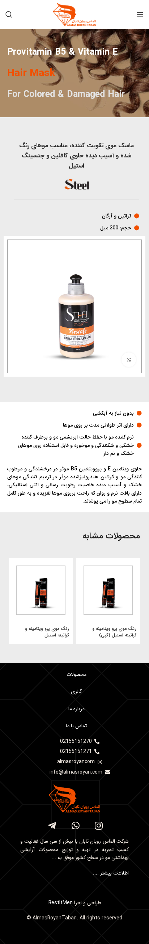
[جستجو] (9, 14)
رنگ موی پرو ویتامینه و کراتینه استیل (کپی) (114, 632)
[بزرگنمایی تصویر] (129, 359)
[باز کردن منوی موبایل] (140, 14)
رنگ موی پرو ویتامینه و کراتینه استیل (47, 632)
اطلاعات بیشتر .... (110, 873)
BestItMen (60, 903)
